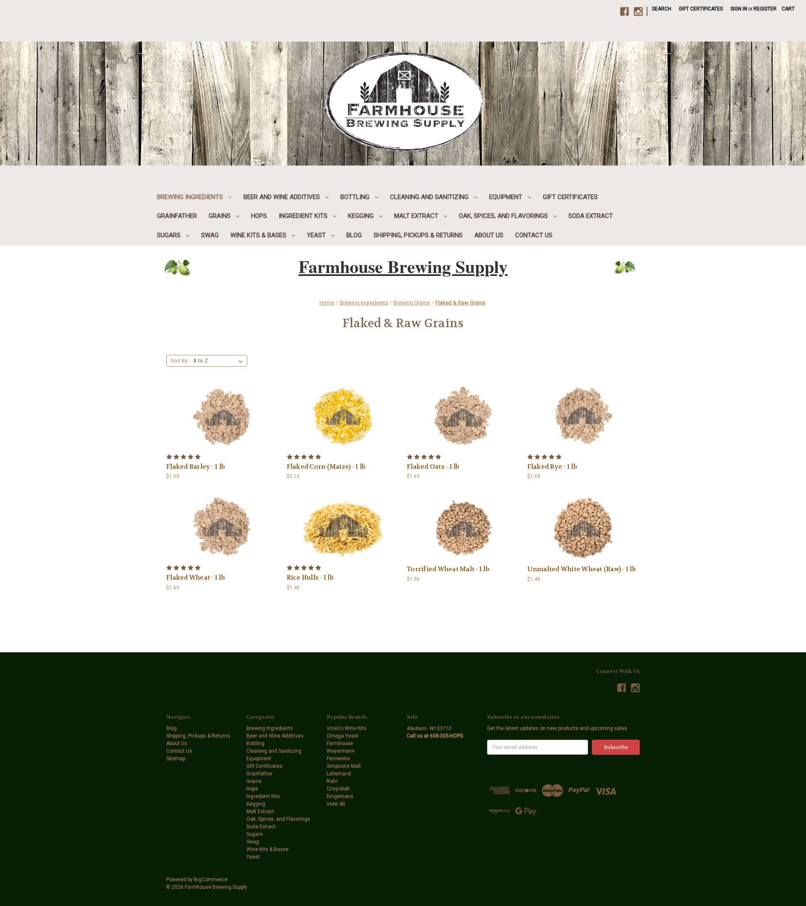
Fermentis (338, 759)
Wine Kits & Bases (259, 235)
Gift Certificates (701, 9)
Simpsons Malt (344, 766)
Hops (259, 216)
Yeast (317, 235)
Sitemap (175, 759)
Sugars (169, 235)
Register (765, 9)
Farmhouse (340, 743)
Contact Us (533, 235)
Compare (220, 411)
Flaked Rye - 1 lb (552, 466)
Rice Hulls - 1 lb (310, 577)
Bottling (355, 197)
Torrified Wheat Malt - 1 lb (448, 569)
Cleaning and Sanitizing (430, 197)
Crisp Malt (338, 789)
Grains (220, 216)
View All (336, 804)
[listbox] (219, 360)
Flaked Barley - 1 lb (195, 466)
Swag (210, 235)
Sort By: (179, 360)
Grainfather (177, 216)
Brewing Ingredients (191, 197)
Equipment (506, 197)
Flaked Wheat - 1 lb (195, 577)
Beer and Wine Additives (282, 197)
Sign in (738, 9)
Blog (354, 235)
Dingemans (340, 796)
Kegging (361, 216)
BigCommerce (211, 879)
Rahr (332, 781)
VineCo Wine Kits (346, 728)
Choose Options (463, 534)
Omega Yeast (343, 736)
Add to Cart (222, 424)
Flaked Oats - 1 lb (433, 466)
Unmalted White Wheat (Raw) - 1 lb (581, 569)
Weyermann (341, 751)
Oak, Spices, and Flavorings (504, 216)
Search (661, 9)
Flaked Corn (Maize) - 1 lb (326, 466)
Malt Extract (417, 216)
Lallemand (339, 774)
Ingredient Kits (304, 216)
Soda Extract (590, 216)
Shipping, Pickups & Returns (418, 235)
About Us (488, 235)
